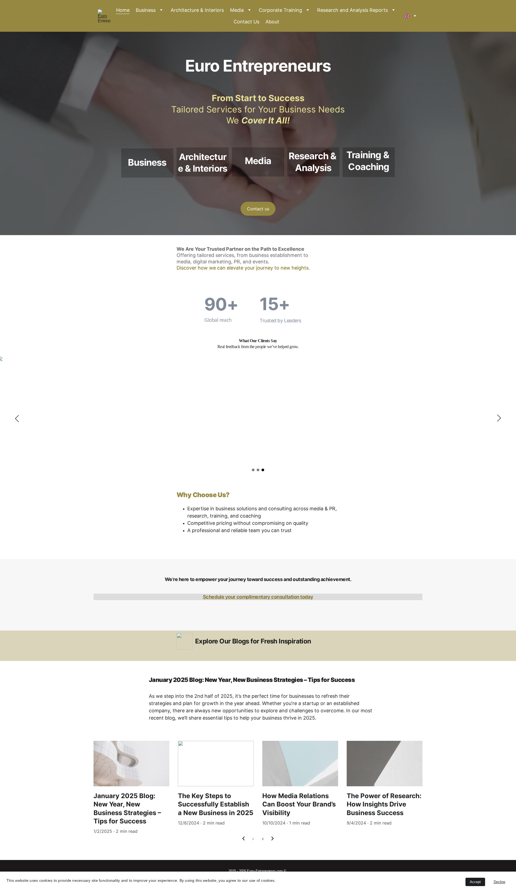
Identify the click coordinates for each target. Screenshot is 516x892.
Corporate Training (280, 10)
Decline (499, 882)
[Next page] (272, 839)
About (272, 21)
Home (123, 10)
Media (237, 10)
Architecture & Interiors (197, 10)
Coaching (368, 166)
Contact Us (246, 21)
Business (146, 10)
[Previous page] (243, 839)
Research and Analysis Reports (352, 10)
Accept (475, 882)
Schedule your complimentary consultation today (258, 597)
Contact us (258, 208)
